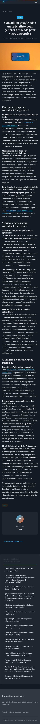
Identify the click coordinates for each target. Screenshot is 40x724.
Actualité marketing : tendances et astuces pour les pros (20, 613)
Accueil (4, 11)
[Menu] (36, 2)
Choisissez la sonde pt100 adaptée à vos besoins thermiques (19, 647)
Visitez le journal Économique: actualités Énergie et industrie (19, 588)
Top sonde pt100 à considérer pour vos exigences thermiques (18, 620)
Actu (10, 11)
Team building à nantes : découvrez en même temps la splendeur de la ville (18, 654)
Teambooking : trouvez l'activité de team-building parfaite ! (19, 570)
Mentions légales (15, 712)
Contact (26, 712)
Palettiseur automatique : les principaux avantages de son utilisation (19, 606)
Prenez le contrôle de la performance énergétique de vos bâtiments (18, 661)
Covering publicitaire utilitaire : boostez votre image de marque (19, 626)
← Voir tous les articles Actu (12, 542)
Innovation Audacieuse (13, 696)
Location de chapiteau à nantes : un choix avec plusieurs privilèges (19, 640)
